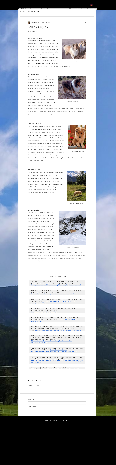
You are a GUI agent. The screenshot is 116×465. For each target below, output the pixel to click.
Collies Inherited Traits (33, 11)
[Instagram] (91, 5)
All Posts (22, 11)
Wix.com (68, 421)
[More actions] (85, 22)
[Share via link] (40, 380)
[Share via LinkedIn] (36, 380)
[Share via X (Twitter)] (32, 380)
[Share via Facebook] (28, 380)
